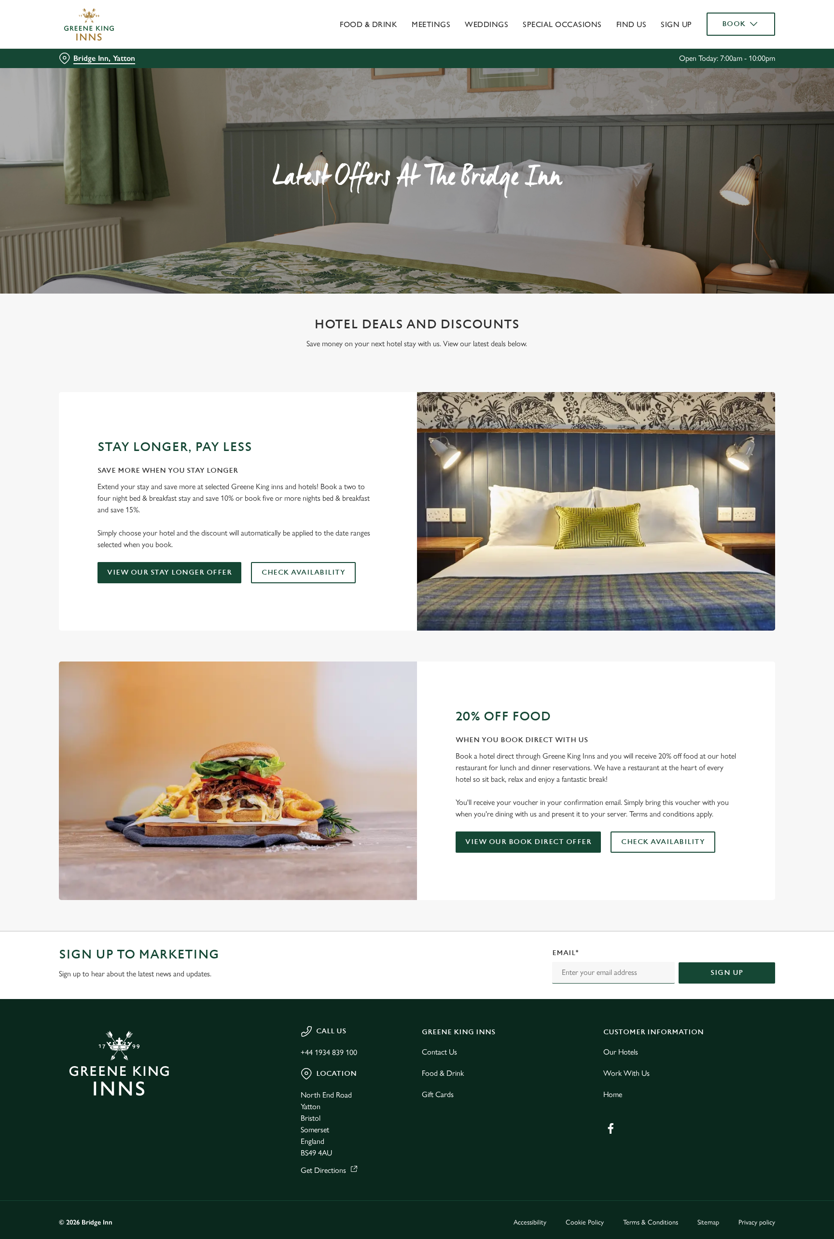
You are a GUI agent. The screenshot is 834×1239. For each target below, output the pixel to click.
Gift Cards (438, 1094)
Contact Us (439, 1051)
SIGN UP (726, 973)
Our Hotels (620, 1051)
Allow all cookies (734, 25)
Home (612, 1094)
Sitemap (708, 1222)
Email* (565, 953)
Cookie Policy (585, 1222)
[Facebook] (610, 1128)
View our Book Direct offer (528, 842)
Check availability (303, 572)
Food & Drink (443, 1073)
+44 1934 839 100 (329, 1052)
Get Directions (323, 1170)
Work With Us (626, 1073)
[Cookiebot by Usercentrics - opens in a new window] (82, 90)
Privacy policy (756, 1222)
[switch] (296, 89)
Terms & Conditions (650, 1222)
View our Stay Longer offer (169, 572)
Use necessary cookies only (734, 57)
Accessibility (530, 1222)
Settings (514, 89)
